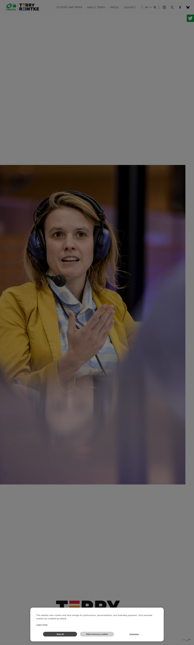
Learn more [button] (41, 624)
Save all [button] (60, 634)
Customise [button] (134, 634)
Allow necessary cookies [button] (97, 634)
